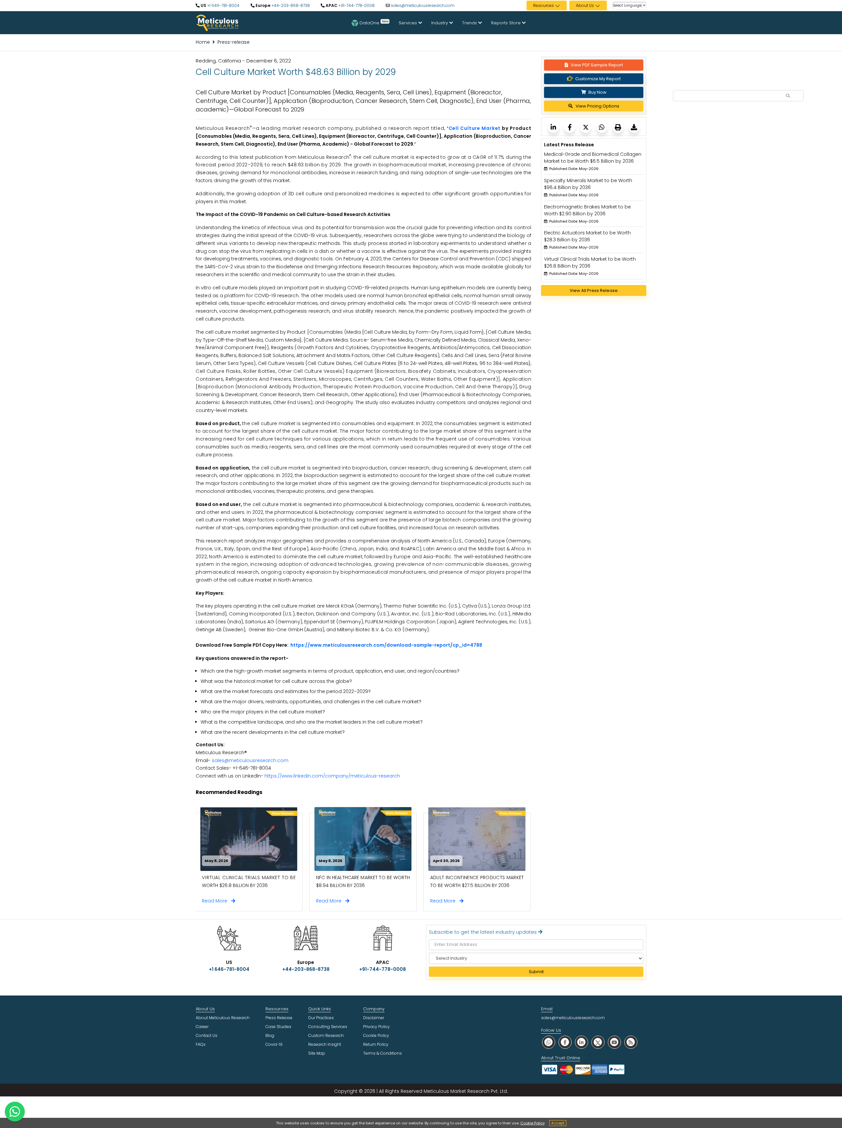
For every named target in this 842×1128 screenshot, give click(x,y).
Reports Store (506, 23)
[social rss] (631, 1042)
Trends (470, 23)
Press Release (278, 1017)
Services (408, 23)
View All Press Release (594, 290)
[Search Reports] (788, 96)
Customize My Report (598, 79)
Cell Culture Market (475, 128)
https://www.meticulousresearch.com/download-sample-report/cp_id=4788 (386, 645)
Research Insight (324, 1044)
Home (203, 42)
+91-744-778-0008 (356, 5)
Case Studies (278, 1026)
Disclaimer (373, 1017)
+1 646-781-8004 (222, 5)
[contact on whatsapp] (15, 1111)
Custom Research (326, 1035)
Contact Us (206, 1035)
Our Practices (321, 1017)
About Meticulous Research (223, 1017)
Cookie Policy (532, 1123)
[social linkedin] (581, 1042)
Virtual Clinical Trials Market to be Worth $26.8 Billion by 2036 (590, 262)
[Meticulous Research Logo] (217, 22)
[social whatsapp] (548, 1042)
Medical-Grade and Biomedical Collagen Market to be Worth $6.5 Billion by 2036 (592, 157)
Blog (269, 1035)
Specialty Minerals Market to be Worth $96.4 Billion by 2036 (588, 184)
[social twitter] (598, 1042)
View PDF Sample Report (597, 65)
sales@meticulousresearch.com (423, 5)
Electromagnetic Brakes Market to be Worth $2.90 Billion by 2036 (587, 210)
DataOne (373, 22)
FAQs (201, 1044)
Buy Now (597, 92)
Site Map (316, 1053)
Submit (536, 972)
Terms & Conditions (382, 1053)
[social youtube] (614, 1042)
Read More (216, 901)
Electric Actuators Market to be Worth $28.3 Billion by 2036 (587, 236)
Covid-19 (274, 1044)
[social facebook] (565, 1042)
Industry (440, 23)
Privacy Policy (376, 1026)
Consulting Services (327, 1026)
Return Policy (375, 1044)
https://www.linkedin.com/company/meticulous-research (332, 776)
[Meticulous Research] (553, 127)
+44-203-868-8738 (290, 5)
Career (202, 1026)
